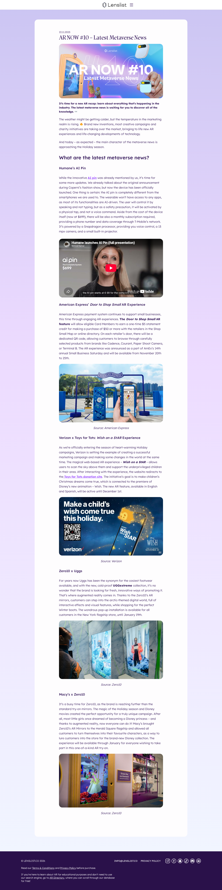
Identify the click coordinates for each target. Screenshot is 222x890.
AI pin (92, 178)
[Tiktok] (186, 861)
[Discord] (192, 861)
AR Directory (57, 877)
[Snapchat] (180, 861)
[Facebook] (174, 861)
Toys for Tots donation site (82, 477)
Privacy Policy (68, 868)
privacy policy (151, 860)
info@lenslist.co (125, 860)
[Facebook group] (198, 861)
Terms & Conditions (43, 868)
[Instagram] (167, 861)
